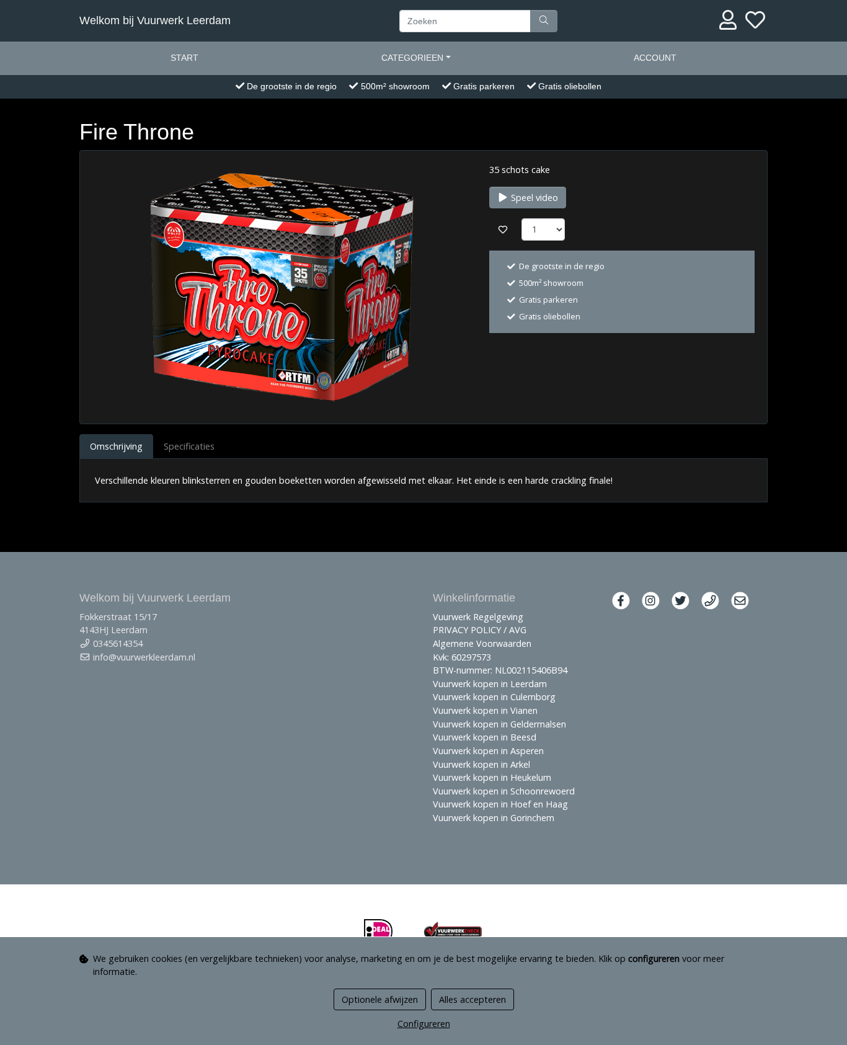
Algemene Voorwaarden (482, 643)
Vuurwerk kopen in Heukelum (492, 777)
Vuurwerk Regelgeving (478, 617)
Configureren (423, 1023)
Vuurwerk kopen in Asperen (488, 751)
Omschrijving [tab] (116, 446)
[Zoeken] (543, 21)
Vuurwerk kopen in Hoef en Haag (500, 804)
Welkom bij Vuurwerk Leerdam (155, 20)
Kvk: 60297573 (462, 657)
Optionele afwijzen (380, 999)
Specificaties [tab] (189, 446)
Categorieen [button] (412, 58)
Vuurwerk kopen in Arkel (481, 764)
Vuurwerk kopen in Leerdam (490, 684)
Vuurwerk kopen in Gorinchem (493, 818)
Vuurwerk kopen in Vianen (485, 710)
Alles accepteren (472, 999)
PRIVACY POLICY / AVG (479, 630)
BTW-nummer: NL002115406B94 (500, 670)
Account (655, 58)
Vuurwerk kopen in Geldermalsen (499, 724)
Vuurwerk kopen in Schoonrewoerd (504, 791)
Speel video (533, 197)
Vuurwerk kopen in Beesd (484, 737)
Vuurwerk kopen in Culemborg (494, 697)
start (184, 58)
